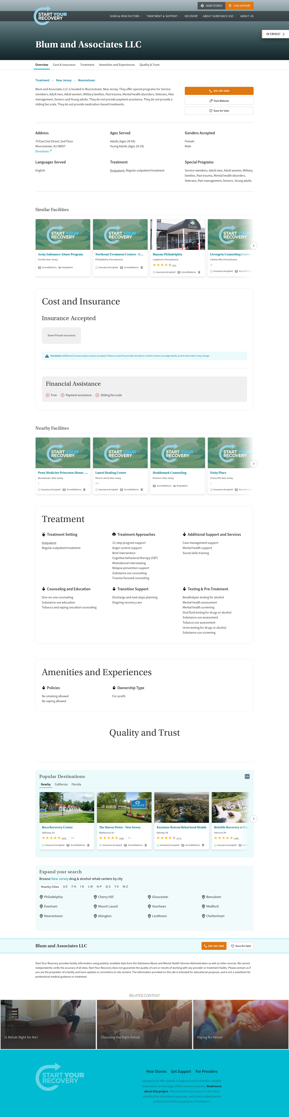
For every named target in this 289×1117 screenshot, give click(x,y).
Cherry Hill (106, 897)
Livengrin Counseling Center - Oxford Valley (235, 254)
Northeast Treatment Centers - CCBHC (120, 254)
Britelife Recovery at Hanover (234, 827)
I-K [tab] (82, 886)
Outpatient (117, 171)
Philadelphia (53, 897)
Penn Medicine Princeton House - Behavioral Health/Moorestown (63, 473)
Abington (105, 916)
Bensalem (213, 897)
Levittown (159, 916)
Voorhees (159, 906)
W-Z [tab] (125, 886)
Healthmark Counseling (169, 473)
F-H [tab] (74, 886)
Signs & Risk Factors (124, 16)
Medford (212, 906)
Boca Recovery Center (57, 827)
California (61, 784)
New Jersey (59, 879)
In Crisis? (273, 34)
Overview (41, 65)
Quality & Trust (150, 65)
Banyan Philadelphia (167, 254)
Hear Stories (214, 5)
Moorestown (53, 916)
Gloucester (160, 897)
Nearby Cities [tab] (50, 887)
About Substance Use (218, 16)
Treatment (87, 65)
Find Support (242, 5)
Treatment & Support (162, 16)
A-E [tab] (65, 886)
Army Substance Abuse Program (60, 254)
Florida (76, 784)
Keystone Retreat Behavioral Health (181, 827)
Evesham (50, 906)
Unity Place (218, 473)
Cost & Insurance (64, 65)
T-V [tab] (116, 886)
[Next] (253, 245)
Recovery (191, 16)
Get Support (181, 1071)
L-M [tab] (90, 886)
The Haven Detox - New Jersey (120, 827)
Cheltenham (215, 916)
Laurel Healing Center (110, 473)
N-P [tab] (99, 886)
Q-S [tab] (108, 886)
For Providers (206, 1071)
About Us (247, 16)
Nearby (46, 784)
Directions (42, 151)
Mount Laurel (108, 906)
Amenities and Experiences (117, 65)
